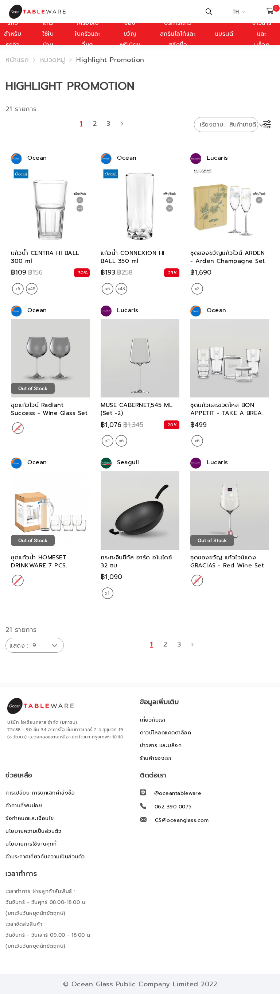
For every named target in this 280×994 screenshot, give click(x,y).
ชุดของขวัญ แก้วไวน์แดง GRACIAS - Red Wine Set (227, 561)
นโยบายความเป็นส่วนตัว (33, 831)
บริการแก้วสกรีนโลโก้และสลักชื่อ (178, 34)
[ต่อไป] (122, 124)
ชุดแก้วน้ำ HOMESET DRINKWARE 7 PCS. (39, 561)
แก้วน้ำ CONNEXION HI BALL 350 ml (133, 257)
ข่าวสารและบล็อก (262, 34)
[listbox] (25, 289)
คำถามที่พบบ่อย (23, 805)
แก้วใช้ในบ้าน (48, 34)
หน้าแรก (17, 60)
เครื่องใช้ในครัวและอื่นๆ (87, 34)
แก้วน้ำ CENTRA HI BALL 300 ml (45, 257)
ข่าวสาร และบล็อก (161, 745)
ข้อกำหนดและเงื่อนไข (29, 818)
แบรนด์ (224, 34)
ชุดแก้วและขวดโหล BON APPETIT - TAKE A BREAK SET (228, 413)
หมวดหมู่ (52, 60)
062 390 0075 (173, 807)
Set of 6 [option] (18, 289)
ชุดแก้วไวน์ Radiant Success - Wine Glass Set (49, 409)
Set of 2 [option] (197, 289)
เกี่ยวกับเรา (153, 720)
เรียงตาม (211, 124)
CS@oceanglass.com (182, 820)
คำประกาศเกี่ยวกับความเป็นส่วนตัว (45, 857)
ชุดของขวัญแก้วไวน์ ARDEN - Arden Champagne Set (227, 257)
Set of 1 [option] (107, 593)
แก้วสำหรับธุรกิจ (12, 34)
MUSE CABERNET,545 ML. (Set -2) (137, 409)
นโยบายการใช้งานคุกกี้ (31, 844)
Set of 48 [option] (32, 289)
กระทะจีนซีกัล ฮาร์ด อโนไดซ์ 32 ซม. (136, 561)
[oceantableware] (41, 11)
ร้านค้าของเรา (155, 758)
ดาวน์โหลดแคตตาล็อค (165, 733)
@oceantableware (178, 793)
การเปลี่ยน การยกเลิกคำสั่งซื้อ (40, 793)
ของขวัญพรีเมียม (130, 34)
